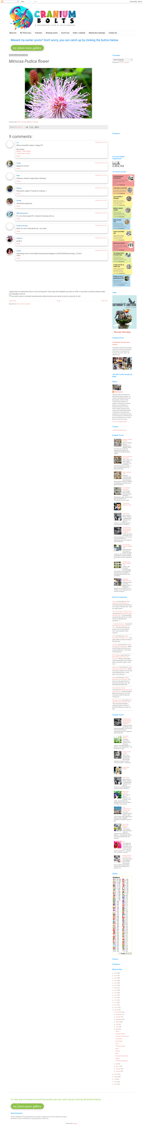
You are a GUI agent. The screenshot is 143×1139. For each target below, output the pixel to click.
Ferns (117, 1043)
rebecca (19, 238)
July (117, 1024)
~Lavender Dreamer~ (118, 624)
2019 (115, 990)
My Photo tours (25, 33)
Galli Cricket (125, 513)
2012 (115, 1007)
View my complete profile (119, 421)
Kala (18, 175)
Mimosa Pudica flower (121, 1056)
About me (12, 33)
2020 (115, 988)
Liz (17, 142)
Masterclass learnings (97, 33)
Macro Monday (33, 122)
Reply (18, 156)
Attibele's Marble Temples (127, 440)
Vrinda (18, 200)
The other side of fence (122, 1036)
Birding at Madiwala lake (126, 579)
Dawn (117, 1048)
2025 (115, 975)
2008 (115, 1079)
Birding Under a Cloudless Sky (126, 856)
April (117, 1064)
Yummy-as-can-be (23, 153)
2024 (115, 978)
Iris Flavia (115, 644)
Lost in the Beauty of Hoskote (125, 826)
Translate (126, 62)
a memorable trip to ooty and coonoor (121, 656)
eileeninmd (115, 667)
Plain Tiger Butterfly (125, 792)
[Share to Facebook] (36, 127)
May (117, 1029)
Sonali (117, 1031)
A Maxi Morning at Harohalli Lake (118, 177)
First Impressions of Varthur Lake (126, 809)
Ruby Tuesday (21, 122)
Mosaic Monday (122, 332)
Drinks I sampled (79, 33)
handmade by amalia (118, 688)
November (119, 1014)
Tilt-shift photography (121, 1061)
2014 (115, 1002)
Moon (117, 1053)
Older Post (104, 301)
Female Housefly (120, 1046)
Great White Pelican (125, 768)
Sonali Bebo (118, 1041)
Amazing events (52, 33)
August (118, 1022)
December (119, 1012)
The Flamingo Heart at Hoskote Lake (118, 254)
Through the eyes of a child (126, 504)
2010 (115, 1074)
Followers (38, 33)
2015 (115, 1000)
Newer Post (12, 301)
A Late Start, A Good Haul (120, 188)
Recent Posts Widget (116, 287)
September (119, 1019)
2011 (115, 1010)
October (118, 1017)
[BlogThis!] (32, 127)
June (117, 1027)
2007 (115, 1081)
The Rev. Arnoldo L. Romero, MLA (121, 612)
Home (58, 301)
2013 (115, 1005)
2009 (115, 1077)
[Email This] (30, 127)
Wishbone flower (120, 1034)
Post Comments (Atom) (23, 304)
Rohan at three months (126, 752)
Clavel (18, 251)
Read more (122, 185)
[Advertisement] (122, 97)
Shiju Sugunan (118, 392)
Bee (123, 841)
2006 (115, 1084)
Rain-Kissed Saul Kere (119, 243)
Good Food (65, 33)
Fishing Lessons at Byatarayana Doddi (118, 277)
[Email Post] (26, 127)
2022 (115, 983)
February (118, 1069)
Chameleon (118, 1038)
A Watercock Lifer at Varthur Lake (118, 265)
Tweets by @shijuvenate (119, 430)
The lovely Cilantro (125, 736)
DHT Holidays (116, 655)
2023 (115, 980)
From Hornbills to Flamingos (118, 197)
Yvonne (114, 601)
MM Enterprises (22, 213)
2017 (115, 995)
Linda (18, 163)
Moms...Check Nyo (23, 151)
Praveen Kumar (22, 226)
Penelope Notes (116, 700)
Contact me (113, 33)
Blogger (75, 1123)
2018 (115, 993)
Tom (113, 636)
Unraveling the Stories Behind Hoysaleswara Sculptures (126, 530)
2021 (115, 985)
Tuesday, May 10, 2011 (101, 142)
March (118, 1066)
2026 (115, 973)
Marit (113, 677)
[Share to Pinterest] (38, 127)
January (118, 1071)
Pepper (117, 1058)
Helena (18, 188)
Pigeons (117, 1051)
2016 (115, 997)
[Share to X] (34, 127)
